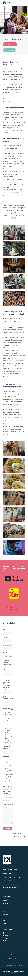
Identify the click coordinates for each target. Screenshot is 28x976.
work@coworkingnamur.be (10, 884)
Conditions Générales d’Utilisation (14, 965)
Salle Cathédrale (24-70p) (8, 770)
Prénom (6, 637)
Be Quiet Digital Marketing (10, 973)
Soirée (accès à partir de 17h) (7, 721)
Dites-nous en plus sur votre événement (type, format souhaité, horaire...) (7, 790)
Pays (15, 833)
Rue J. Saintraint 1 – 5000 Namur (12, 875)
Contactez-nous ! (10, 44)
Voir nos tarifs (9, 50)
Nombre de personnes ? (7, 747)
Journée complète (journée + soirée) (8, 729)
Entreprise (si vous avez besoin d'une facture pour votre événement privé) (7, 666)
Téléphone (7, 653)
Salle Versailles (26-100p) (8, 763)
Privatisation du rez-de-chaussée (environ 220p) (9, 778)
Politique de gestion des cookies (14, 961)
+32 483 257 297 (7, 881)
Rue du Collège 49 (15, 878)
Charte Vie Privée (14, 958)
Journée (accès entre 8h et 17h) (8, 714)
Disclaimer (14, 955)
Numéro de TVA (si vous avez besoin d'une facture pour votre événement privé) (7, 684)
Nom (5, 629)
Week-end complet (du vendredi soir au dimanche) (8, 738)
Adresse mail (7, 645)
